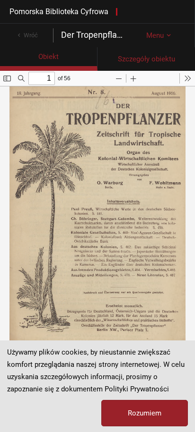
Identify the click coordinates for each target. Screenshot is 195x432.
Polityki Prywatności (137, 389)
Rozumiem (144, 413)
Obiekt (48, 56)
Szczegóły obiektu (146, 59)
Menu (155, 35)
